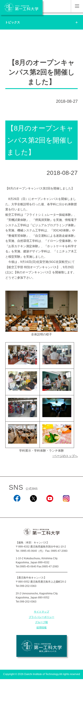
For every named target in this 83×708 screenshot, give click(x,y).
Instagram (66, 507)
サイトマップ (41, 611)
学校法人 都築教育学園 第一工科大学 (21, 7)
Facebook (17, 507)
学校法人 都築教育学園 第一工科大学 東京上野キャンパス (41, 646)
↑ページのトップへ (65, 456)
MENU (77, 6)
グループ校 (41, 622)
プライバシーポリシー (41, 617)
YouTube (50, 507)
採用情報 (41, 627)
